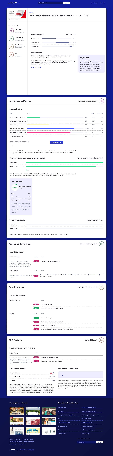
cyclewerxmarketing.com (88, 430)
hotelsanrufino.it (86, 418)
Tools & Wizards (94, 3)
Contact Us (25, 439)
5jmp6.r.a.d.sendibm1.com (89, 407)
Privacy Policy (13, 444)
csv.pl (31, 13)
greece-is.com (85, 433)
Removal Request (29, 441)
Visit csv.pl (35, 67)
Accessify (14, 3)
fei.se (59, 430)
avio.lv (60, 418)
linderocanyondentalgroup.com (90, 415)
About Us (102, 3)
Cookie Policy (22, 444)
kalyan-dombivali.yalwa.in (89, 411)
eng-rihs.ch (61, 411)
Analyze (66, 3)
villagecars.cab (62, 407)
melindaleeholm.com (64, 422)
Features (17, 439)
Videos (11, 439)
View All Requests (56, 142)
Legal (31, 439)
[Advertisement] (67, 26)
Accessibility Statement (16, 441)
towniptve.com (62, 426)
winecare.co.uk (62, 433)
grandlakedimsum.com (88, 426)
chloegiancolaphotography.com (67, 415)
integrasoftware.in (87, 422)
